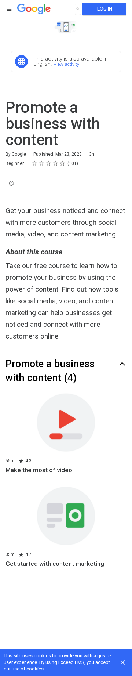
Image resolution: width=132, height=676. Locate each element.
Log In (104, 9)
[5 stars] (62, 163)
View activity (66, 64)
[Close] (122, 662)
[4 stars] (55, 163)
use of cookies (28, 669)
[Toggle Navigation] (9, 9)
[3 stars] (48, 163)
